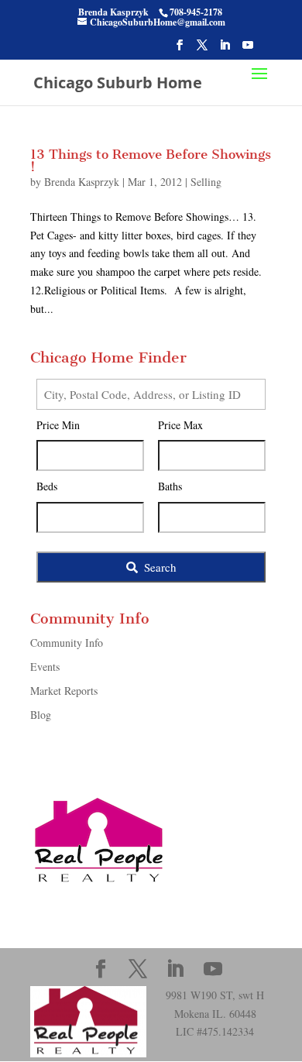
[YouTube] (247, 50)
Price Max (180, 425)
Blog (40, 714)
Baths (170, 486)
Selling (205, 181)
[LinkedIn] (224, 50)
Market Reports (64, 690)
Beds (46, 486)
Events (45, 666)
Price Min (58, 425)
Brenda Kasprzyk (81, 181)
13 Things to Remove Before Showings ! (150, 160)
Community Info (66, 642)
